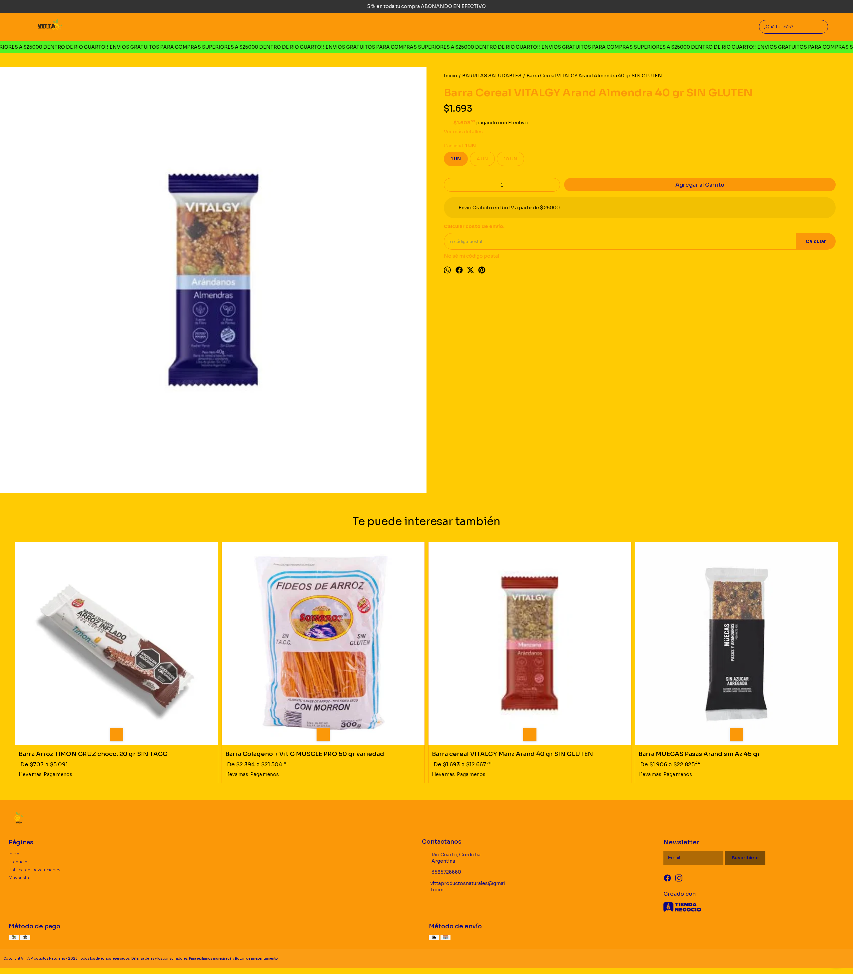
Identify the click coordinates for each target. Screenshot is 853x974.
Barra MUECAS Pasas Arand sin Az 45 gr (699, 754)
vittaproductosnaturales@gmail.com (467, 886)
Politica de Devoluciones (34, 870)
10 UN (510, 159)
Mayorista (19, 878)
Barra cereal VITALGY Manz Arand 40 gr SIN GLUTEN (512, 754)
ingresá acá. (223, 958)
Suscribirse (745, 858)
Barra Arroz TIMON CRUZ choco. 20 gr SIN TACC (93, 754)
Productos (19, 862)
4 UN (482, 159)
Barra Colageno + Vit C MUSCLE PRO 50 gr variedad (304, 754)
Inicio (14, 854)
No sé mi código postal (471, 256)
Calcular (816, 241)
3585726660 (446, 872)
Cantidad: (460, 146)
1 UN (456, 159)
